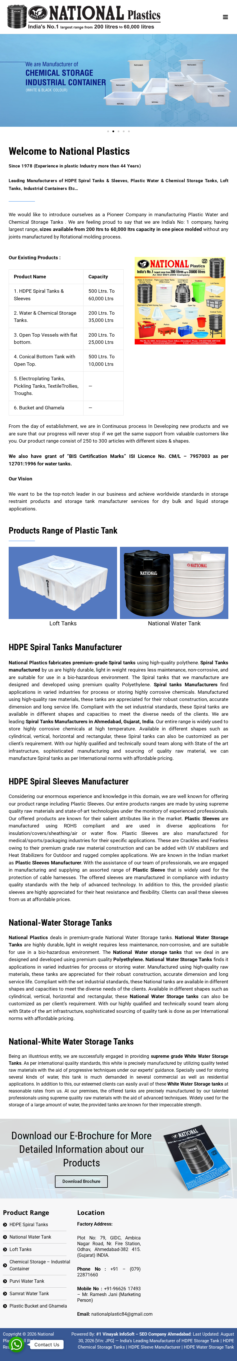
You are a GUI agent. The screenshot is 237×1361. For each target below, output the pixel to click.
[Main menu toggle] (226, 17)
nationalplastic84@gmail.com (122, 1314)
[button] (108, 131)
